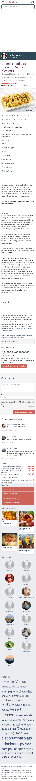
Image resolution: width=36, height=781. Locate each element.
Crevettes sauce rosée (8, 551)
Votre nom (4, 395)
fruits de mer (8, 728)
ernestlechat (9, 611)
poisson (25, 743)
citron (25, 695)
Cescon (9, 584)
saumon (21, 753)
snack (30, 753)
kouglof (5, 733)
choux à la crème (11, 695)
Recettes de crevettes (10, 493)
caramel (21, 686)
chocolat (25, 690)
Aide (24, 766)
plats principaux (16, 740)
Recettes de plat (8, 489)
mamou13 (26, 584)
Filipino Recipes (26, 772)
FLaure (9, 649)
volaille (18, 756)
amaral (10, 638)
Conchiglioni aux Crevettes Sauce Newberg (17, 329)
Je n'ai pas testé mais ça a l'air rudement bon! (16, 402)
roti (14, 753)
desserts (9, 714)
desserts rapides (21, 719)
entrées (14, 724)
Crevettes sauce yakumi (24, 528)
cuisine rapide (22, 704)
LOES (26, 638)
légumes (16, 733)
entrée (24, 336)
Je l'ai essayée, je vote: (9, 407)
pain (25, 733)
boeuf (5, 686)
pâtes (6, 338)
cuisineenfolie (12, 448)
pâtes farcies (12, 338)
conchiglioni (11, 336)
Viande (20, 681)
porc (4, 748)
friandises (25, 724)
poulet (12, 748)
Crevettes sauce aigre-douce (8, 528)
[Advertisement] (18, 29)
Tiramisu (10, 772)
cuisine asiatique (11, 702)
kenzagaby (26, 652)
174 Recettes (13, 57)
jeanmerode (11, 436)
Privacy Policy (5, 778)
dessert (15, 709)
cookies (6, 700)
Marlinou (9, 570)
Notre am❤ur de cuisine (16, 424)
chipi (9, 665)
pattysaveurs (16, 55)
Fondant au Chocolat (17, 770)
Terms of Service (18, 778)
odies (11, 2)
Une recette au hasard (11, 502)
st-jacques (7, 756)
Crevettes (8, 681)
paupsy (26, 625)
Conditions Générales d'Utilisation (11, 766)
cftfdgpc (3, 474)
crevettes (19, 336)
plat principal (21, 338)
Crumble (17, 772)
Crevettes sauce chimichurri (24, 551)
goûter (27, 728)
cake (13, 686)
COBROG (10, 598)
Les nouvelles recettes (11, 498)
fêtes (20, 728)
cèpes (4, 709)
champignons (9, 691)
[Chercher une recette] (32, 6)
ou (2, 404)
